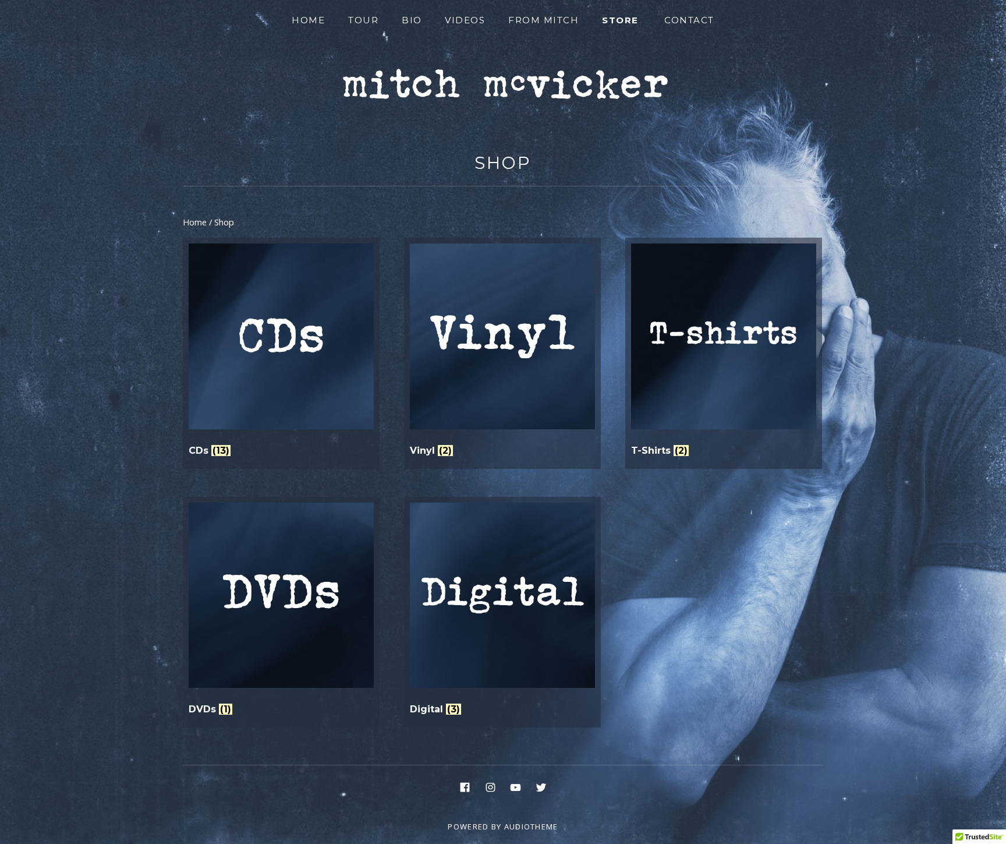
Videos (465, 20)
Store (620, 20)
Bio (412, 20)
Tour (363, 20)
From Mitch (543, 20)
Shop (503, 163)
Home (308, 20)
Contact (689, 20)
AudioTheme (531, 826)
